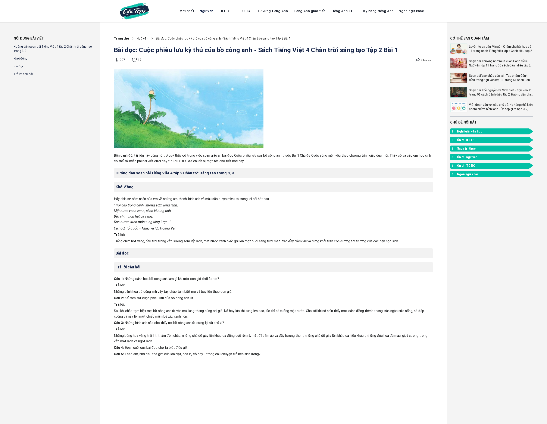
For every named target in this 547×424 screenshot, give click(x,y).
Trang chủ (121, 38)
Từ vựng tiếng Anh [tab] (272, 11)
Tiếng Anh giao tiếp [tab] (309, 11)
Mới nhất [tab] (186, 11)
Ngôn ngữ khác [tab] (411, 11)
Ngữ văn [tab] (206, 11)
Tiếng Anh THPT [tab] (344, 11)
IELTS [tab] (225, 11)
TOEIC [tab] (245, 11)
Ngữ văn (142, 38)
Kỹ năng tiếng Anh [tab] (378, 11)
